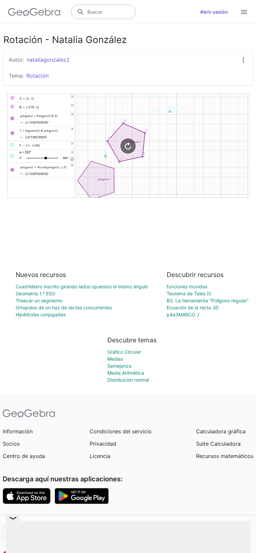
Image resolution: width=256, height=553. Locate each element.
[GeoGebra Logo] (34, 12)
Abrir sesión (214, 12)
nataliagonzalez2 (48, 59)
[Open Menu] (244, 12)
